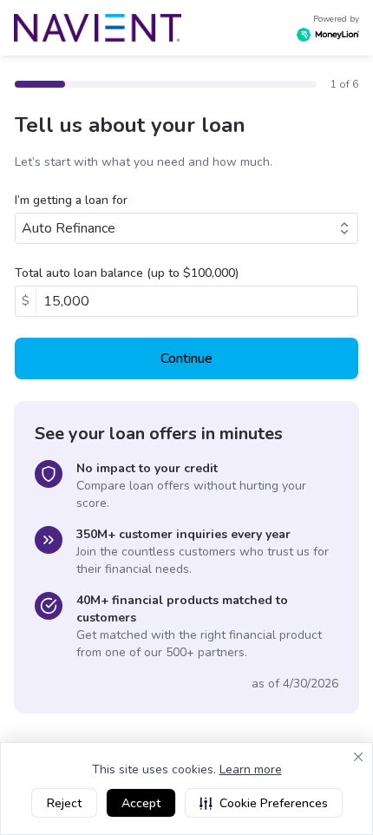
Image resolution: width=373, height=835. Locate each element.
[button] (264, 803)
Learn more (250, 769)
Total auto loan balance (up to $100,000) (127, 273)
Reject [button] (64, 803)
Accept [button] (140, 803)
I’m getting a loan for (71, 200)
